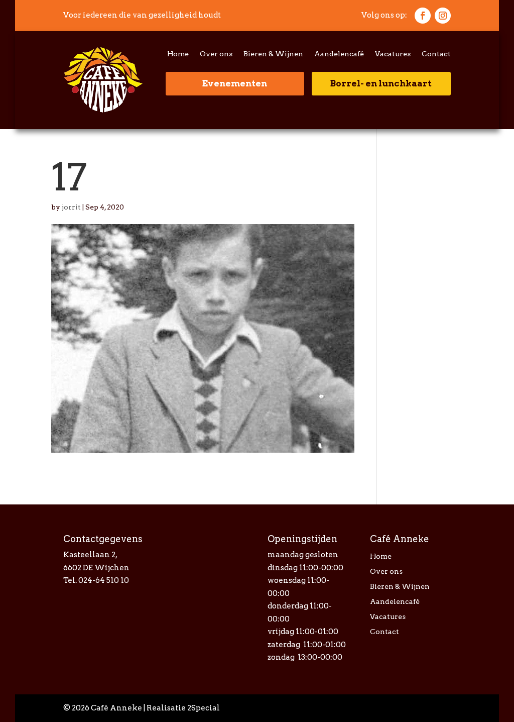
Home (178, 54)
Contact (436, 54)
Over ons (216, 54)
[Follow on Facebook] (423, 16)
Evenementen (234, 83)
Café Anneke (116, 707)
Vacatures (393, 54)
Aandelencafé (339, 54)
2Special (203, 707)
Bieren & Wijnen (273, 54)
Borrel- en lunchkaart (381, 83)
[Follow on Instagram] (443, 16)
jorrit (71, 207)
